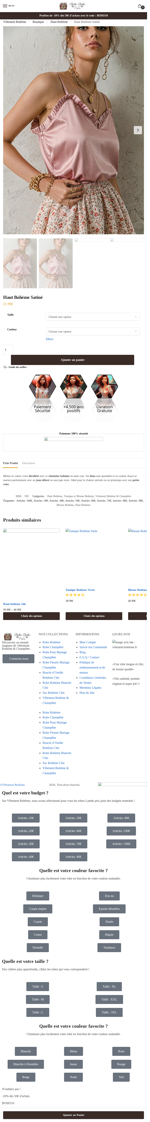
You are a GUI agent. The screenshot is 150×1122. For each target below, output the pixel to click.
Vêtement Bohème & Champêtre (113, 496)
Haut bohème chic (14, 604)
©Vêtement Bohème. (13, 784)
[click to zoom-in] (73, 130)
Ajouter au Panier (73, 1115)
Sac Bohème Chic (54, 692)
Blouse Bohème (65, 505)
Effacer (49, 338)
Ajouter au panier (73, 359)
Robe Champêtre (53, 647)
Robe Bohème (51, 642)
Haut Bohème (59, 21)
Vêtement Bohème (14, 21)
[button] (75, 595)
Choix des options (31, 616)
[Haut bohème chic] (31, 564)
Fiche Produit (10, 463)
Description (28, 463)
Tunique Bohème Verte (80, 589)
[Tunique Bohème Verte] (94, 557)
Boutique (38, 21)
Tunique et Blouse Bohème (79, 496)
